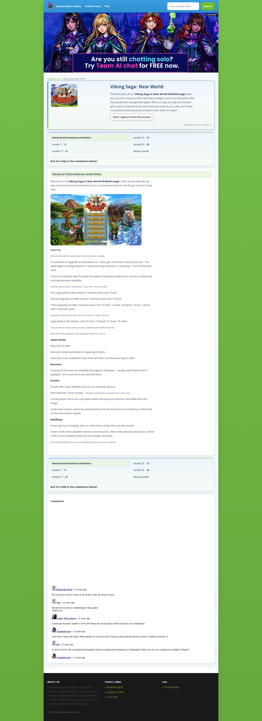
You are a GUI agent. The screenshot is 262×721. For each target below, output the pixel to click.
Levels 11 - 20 (60, 151)
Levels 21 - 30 (141, 137)
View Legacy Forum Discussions (132, 117)
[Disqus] (131, 544)
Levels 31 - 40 (141, 144)
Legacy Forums (115, 692)
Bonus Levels (141, 151)
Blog (107, 6)
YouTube (112, 697)
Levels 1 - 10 (59, 144)
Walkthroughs (93, 6)
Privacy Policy (171, 687)
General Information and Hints (71, 137)
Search (208, 6)
